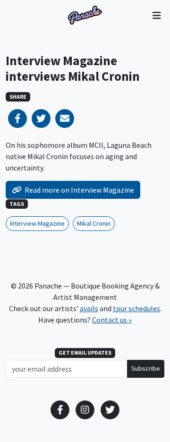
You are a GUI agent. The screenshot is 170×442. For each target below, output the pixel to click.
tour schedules (136, 308)
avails (89, 308)
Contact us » (112, 319)
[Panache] (85, 15)
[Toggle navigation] (156, 15)
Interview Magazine (37, 223)
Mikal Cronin (93, 223)
